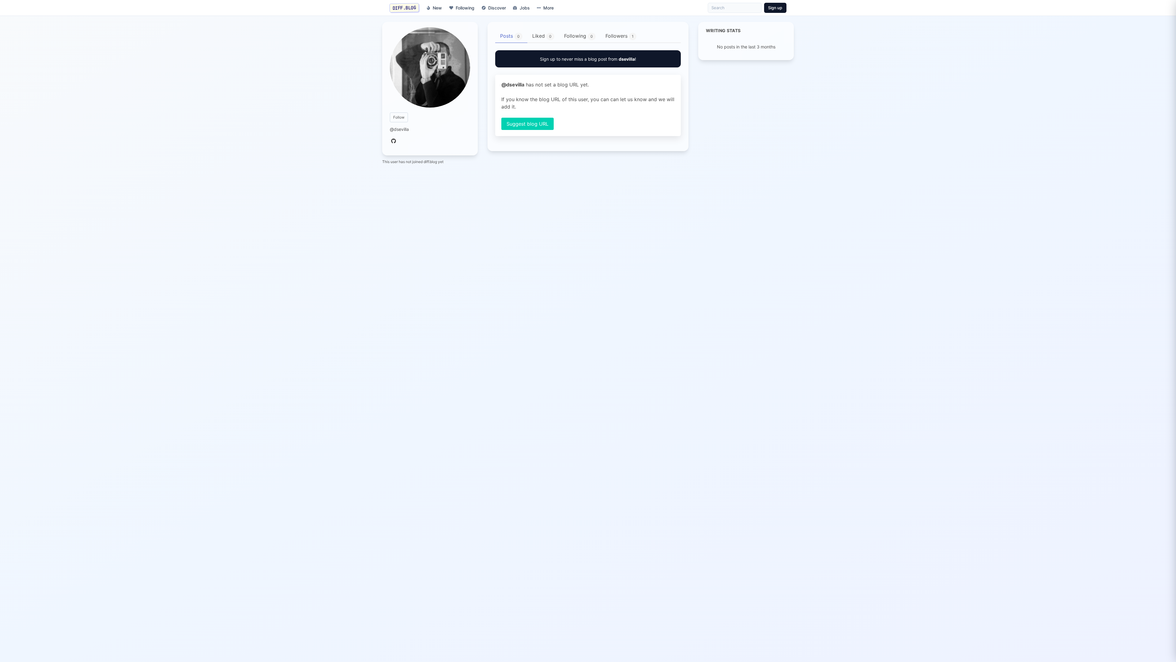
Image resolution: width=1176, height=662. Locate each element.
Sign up (775, 7)
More (548, 7)
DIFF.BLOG (404, 7)
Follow (399, 117)
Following (465, 7)
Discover (497, 7)
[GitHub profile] (393, 141)
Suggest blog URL (527, 124)
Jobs (525, 7)
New (437, 7)
